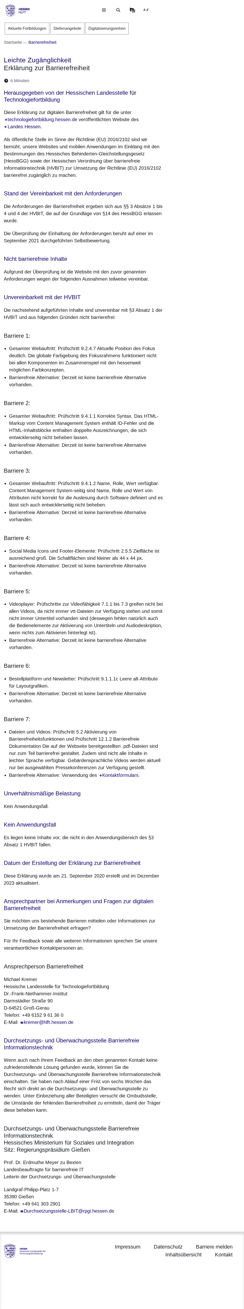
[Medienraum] (132, 10)
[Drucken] (74, 81)
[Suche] (118, 10)
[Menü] (104, 10)
